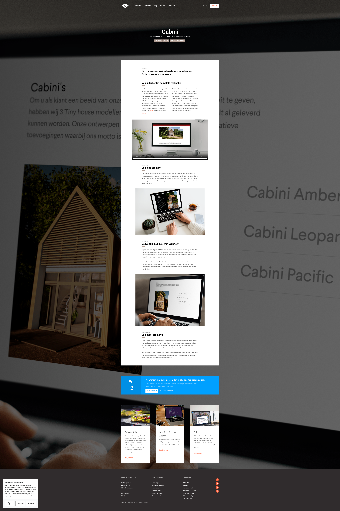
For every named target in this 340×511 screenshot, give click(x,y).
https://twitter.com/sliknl (217, 491)
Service (162, 6)
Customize (20, 503)
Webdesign (155, 483)
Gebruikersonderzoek (158, 496)
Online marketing (157, 493)
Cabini (151, 110)
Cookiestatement (188, 498)
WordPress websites (158, 485)
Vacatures (171, 6)
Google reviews (143, 503)
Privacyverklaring (188, 496)
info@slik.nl (124, 496)
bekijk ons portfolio (168, 390)
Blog (155, 6)
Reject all (9, 503)
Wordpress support (188, 493)
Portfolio (147, 6)
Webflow (144, 113)
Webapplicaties (156, 490)
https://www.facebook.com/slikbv (217, 479)
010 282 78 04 (125, 493)
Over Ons (138, 6)
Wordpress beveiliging (189, 490)
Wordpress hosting (188, 488)
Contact (214, 6)
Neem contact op (152, 390)
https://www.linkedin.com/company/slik (217, 483)
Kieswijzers (155, 488)
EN (207, 5)
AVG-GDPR (186, 483)
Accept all (31, 503)
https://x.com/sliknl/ (217, 487)
